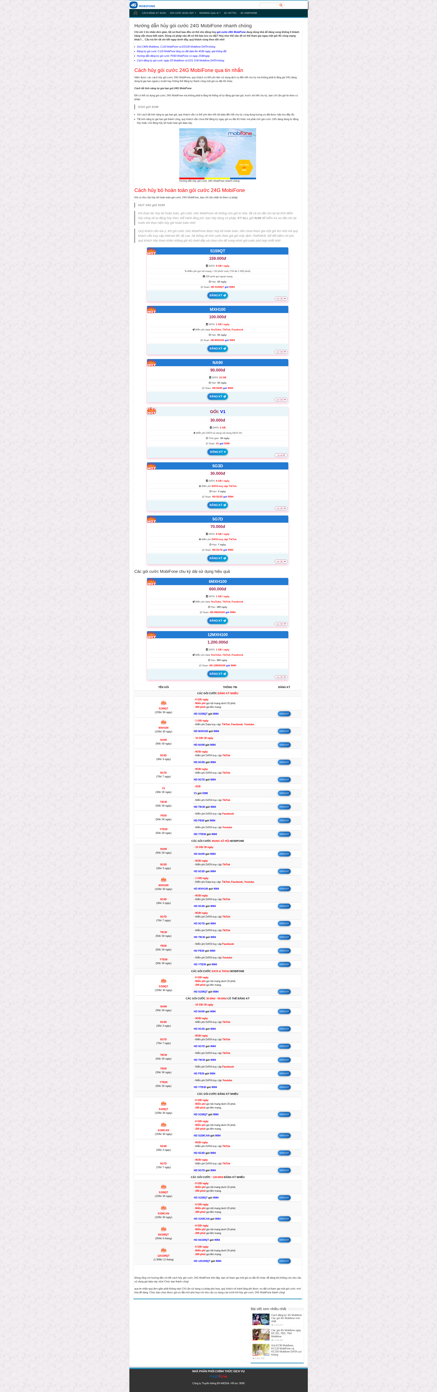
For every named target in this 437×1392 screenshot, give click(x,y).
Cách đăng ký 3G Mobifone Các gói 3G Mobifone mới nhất (286, 1318)
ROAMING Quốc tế (208, 13)
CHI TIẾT (280, 299)
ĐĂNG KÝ (216, 295)
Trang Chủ (135, 12)
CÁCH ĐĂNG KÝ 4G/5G (154, 13)
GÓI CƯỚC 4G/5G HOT (182, 13)
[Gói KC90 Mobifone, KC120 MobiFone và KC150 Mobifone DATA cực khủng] (261, 1350)
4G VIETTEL (230, 13)
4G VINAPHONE (249, 13)
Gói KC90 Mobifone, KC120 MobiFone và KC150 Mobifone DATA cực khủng (286, 1350)
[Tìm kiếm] (281, 5)
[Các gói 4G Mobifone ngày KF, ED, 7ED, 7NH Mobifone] (261, 1334)
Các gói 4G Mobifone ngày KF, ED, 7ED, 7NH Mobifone (286, 1333)
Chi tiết (280, 455)
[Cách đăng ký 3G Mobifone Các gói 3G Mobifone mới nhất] (261, 1319)
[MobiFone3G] (143, 5)
